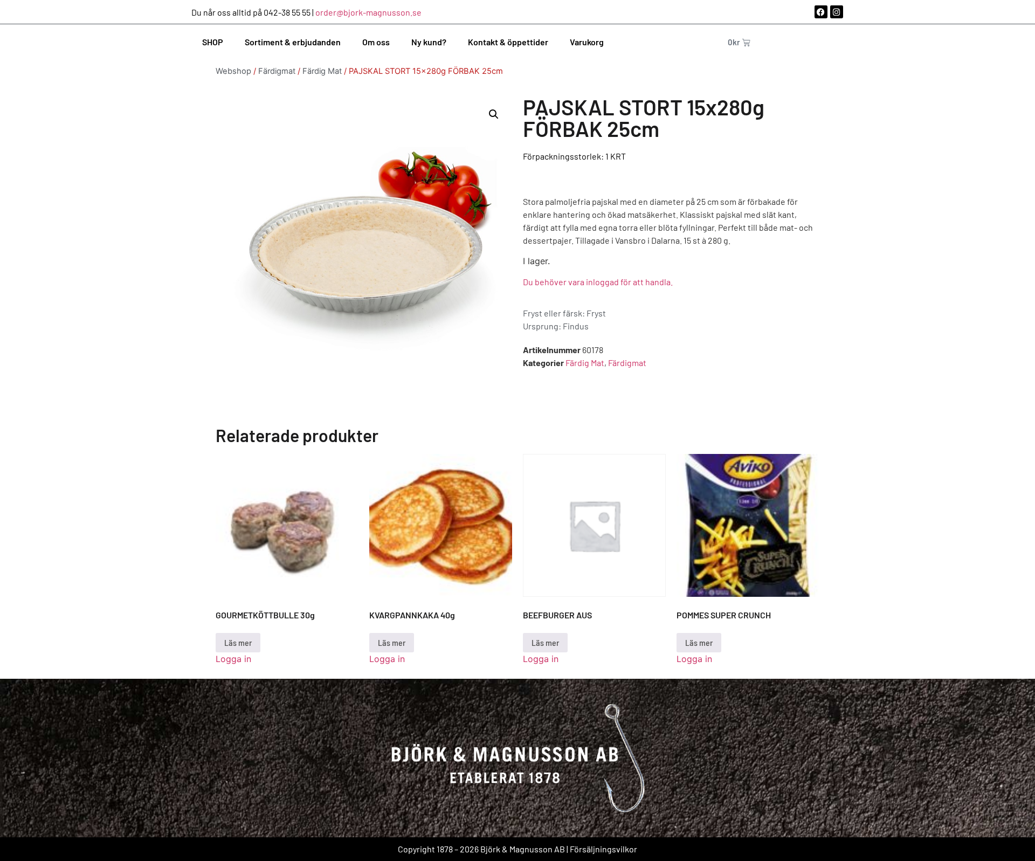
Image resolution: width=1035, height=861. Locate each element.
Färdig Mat (322, 71)
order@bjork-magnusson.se (368, 12)
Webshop (233, 71)
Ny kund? (428, 42)
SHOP (212, 42)
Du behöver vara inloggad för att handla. (598, 282)
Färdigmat (276, 71)
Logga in (233, 658)
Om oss (376, 42)
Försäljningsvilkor (603, 849)
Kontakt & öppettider (508, 42)
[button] (493, 114)
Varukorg (587, 42)
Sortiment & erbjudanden (293, 42)
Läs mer (238, 642)
